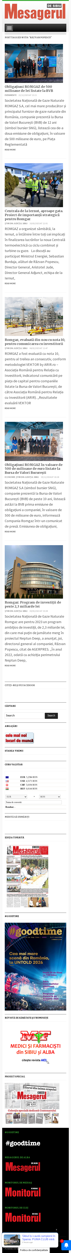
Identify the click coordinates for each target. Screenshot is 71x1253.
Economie (10, 477)
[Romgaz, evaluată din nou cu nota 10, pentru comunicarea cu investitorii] (34, 316)
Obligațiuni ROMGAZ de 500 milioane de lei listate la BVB (29, 89)
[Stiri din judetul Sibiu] (35, 11)
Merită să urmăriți (17, 817)
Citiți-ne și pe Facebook (20, 685)
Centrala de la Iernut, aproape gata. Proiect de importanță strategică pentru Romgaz (34, 215)
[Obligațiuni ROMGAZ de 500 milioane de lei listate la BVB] (34, 63)
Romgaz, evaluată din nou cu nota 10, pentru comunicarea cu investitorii (35, 342)
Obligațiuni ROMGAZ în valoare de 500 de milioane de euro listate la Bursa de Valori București (33, 469)
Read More (10, 149)
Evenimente (11, 95)
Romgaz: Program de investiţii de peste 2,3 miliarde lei (33, 604)
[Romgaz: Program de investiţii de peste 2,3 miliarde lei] (34, 571)
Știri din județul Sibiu (16, 223)
